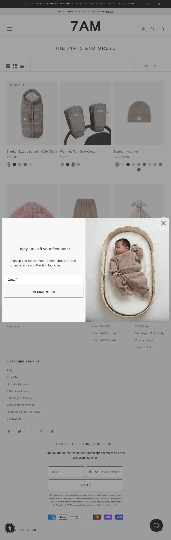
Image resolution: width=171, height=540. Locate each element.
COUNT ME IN (44, 292)
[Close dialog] (163, 223)
